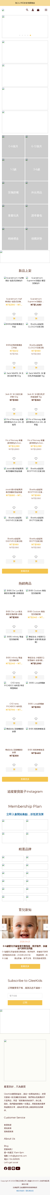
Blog (6, 1146)
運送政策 (7, 1128)
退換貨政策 (8, 1131)
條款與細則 (20, 1191)
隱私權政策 (30, 1191)
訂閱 (25, 1002)
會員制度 (7, 1125)
